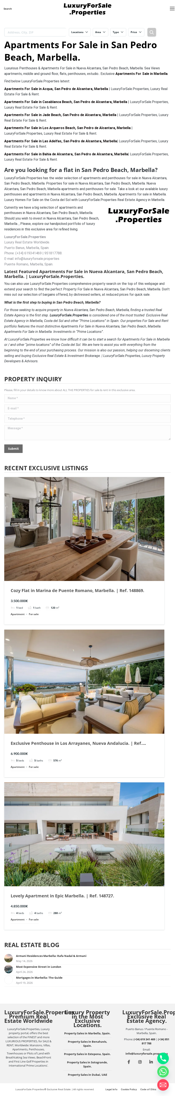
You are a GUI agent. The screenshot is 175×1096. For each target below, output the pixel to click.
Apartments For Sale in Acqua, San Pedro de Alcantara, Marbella (56, 89)
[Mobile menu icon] (172, 8)
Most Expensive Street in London (38, 967)
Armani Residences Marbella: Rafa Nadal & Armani (51, 956)
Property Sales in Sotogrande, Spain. (87, 1064)
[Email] (163, 1085)
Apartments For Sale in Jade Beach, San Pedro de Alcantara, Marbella (60, 115)
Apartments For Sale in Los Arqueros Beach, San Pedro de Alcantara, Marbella (67, 128)
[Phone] (163, 1058)
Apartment (18, 614)
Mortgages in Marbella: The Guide (39, 978)
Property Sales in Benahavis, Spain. (87, 1044)
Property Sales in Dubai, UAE (87, 1075)
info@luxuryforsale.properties (146, 1053)
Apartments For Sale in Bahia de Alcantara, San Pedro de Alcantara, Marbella (66, 154)
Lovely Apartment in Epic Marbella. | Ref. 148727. (62, 896)
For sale (34, 614)
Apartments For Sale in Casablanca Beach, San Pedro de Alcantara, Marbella (65, 102)
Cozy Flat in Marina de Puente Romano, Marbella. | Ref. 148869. (77, 590)
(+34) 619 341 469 (144, 1039)
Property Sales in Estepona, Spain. (87, 1054)
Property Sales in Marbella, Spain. (87, 1033)
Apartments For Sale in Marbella (141, 74)
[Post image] (8, 958)
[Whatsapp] (163, 1071)
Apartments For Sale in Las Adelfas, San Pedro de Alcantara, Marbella (60, 141)
